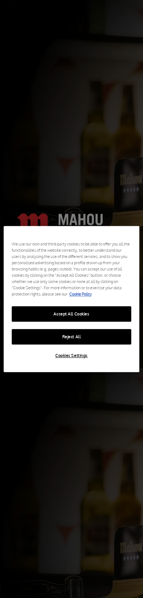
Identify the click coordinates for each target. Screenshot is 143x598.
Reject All (71, 336)
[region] (72, 299)
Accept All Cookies (71, 313)
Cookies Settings (71, 355)
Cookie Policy (80, 294)
